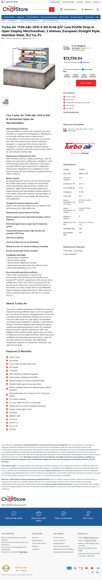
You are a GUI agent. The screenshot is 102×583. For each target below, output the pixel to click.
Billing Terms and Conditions (63, 549)
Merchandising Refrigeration (29, 20)
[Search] (51, 9)
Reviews (35, 546)
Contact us (36, 549)
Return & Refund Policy (61, 546)
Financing (80, 2)
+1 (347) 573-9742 (89, 540)
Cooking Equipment (9, 17)
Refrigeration (20, 17)
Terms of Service (59, 540)
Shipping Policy (59, 543)
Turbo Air (85, 153)
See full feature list (71, 112)
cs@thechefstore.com (91, 537)
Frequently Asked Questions (63, 552)
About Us (88, 2)
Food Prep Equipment (32, 17)
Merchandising (89, 17)
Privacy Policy (58, 537)
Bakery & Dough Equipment (49, 17)
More (97, 17)
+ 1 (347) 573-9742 (11, 2)
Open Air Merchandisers (50, 20)
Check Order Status (68, 2)
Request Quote (55, 2)
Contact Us (96, 2)
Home (3, 20)
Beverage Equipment (77, 17)
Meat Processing (64, 17)
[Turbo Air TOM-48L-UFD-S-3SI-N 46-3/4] (6, 102)
